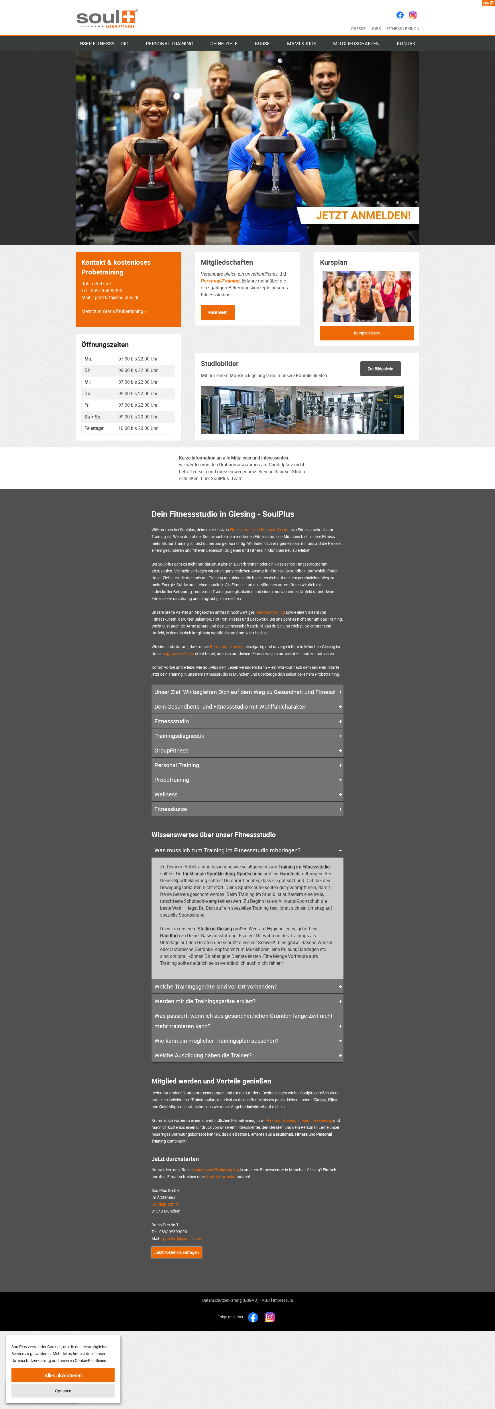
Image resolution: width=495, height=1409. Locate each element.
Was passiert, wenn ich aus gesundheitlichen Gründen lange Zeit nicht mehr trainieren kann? (243, 1021)
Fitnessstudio (171, 721)
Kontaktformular (221, 1176)
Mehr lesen (217, 312)
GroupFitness (171, 750)
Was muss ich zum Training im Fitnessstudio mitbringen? (227, 850)
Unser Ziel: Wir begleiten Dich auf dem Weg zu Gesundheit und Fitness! (244, 692)
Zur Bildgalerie (380, 368)
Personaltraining (270, 612)
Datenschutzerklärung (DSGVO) (230, 1300)
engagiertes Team (178, 653)
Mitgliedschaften (356, 43)
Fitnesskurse (170, 809)
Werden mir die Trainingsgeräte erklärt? (205, 1001)
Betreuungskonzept (227, 646)
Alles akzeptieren (63, 1375)
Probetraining (171, 780)
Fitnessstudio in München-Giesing (260, 529)
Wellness (166, 794)
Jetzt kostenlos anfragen (176, 1252)
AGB (266, 1300)
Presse (358, 28)
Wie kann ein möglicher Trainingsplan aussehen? (216, 1040)
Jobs (376, 28)
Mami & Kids (301, 43)
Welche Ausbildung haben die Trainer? (203, 1055)
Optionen (63, 1391)
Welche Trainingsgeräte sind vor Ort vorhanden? (215, 986)
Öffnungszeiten (105, 344)
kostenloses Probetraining (215, 1169)
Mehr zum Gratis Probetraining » (114, 311)
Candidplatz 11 (165, 1204)
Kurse (262, 43)
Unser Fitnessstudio (102, 43)
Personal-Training (220, 280)
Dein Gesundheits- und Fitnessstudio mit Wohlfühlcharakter (230, 706)
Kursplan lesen (367, 333)
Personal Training (169, 43)
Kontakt (408, 43)
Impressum (283, 1300)
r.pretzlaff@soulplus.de (181, 1238)
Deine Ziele (224, 43)
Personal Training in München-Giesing (299, 1120)
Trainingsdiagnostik (179, 736)
